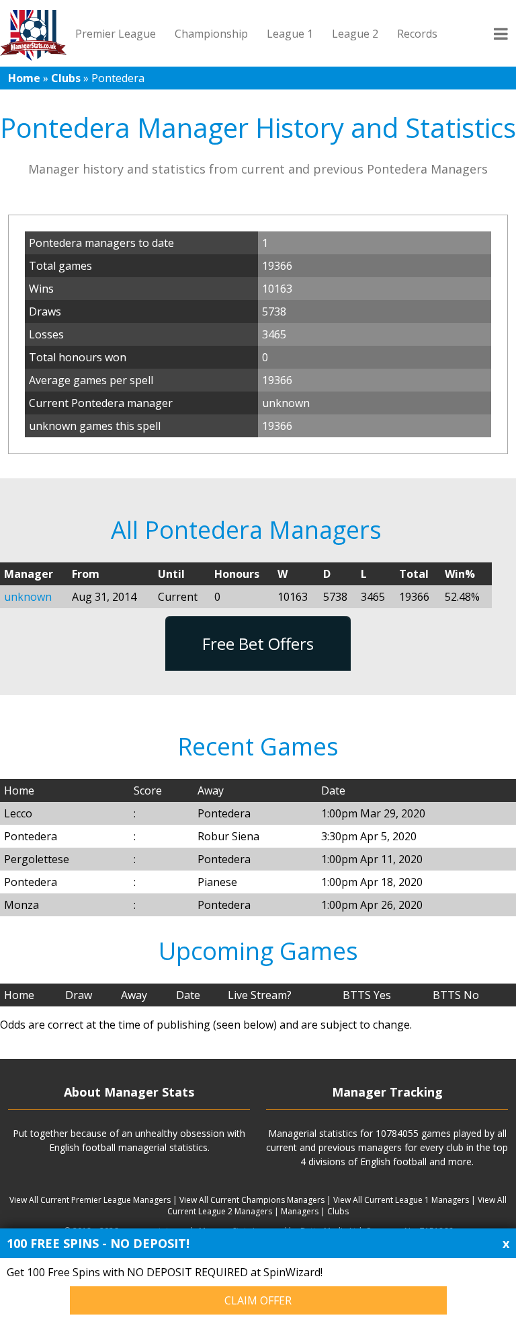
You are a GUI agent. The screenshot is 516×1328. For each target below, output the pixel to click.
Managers (299, 1211)
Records (417, 33)
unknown (28, 596)
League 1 (290, 33)
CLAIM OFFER (258, 1300)
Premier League (115, 33)
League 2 (355, 33)
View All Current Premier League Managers (90, 1200)
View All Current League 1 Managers (401, 1200)
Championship (211, 33)
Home (24, 78)
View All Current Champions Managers (252, 1200)
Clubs (66, 78)
